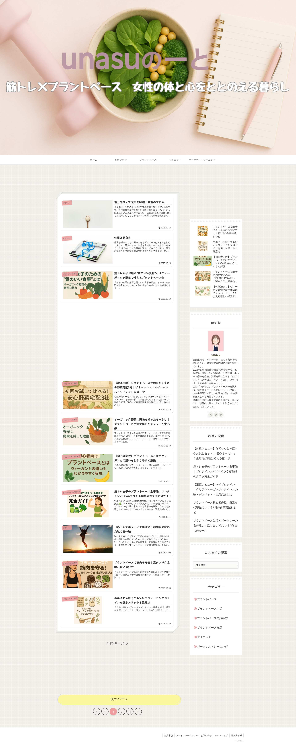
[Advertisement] (117, 181)
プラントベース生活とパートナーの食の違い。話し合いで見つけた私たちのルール (215, 525)
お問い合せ (206, 735)
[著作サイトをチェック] (211, 415)
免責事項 (168, 735)
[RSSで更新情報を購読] (221, 415)
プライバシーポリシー (187, 735)
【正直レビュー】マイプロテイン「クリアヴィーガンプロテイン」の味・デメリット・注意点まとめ (215, 489)
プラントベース (207, 599)
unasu (215, 354)
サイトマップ (221, 735)
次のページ (119, 699)
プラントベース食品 (209, 627)
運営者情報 (236, 735)
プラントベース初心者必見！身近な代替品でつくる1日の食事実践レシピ (215, 507)
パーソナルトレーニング (212, 646)
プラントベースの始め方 (212, 618)
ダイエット (204, 637)
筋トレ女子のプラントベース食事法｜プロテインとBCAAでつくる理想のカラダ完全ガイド (215, 471)
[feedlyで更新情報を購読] (216, 415)
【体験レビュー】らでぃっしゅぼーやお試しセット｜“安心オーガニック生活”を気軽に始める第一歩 (215, 453)
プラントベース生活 (209, 608)
